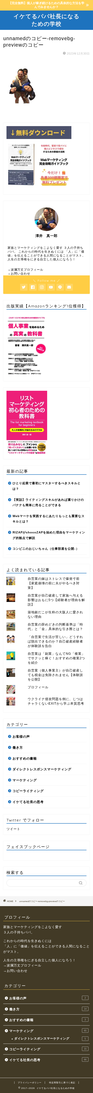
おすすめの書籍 (25, 758)
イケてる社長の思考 (28, 802)
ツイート (13, 829)
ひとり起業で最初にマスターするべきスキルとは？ (47, 486)
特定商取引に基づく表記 (62, 1082)
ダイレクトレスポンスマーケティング (42, 769)
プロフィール (38, 687)
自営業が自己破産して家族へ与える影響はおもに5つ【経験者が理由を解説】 (56, 600)
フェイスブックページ (28, 846)
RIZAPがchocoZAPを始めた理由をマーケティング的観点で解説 (49, 535)
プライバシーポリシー (30, 1082)
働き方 (18, 747)
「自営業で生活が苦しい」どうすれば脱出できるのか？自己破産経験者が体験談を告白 (55, 641)
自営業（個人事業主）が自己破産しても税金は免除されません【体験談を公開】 (55, 675)
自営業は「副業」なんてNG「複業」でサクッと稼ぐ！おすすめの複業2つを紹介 (56, 658)
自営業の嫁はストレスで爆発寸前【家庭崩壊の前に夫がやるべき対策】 (54, 583)
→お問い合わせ (19, 273)
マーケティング (25, 780)
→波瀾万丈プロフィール (25, 269)
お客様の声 (21, 736)
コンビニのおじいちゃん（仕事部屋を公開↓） (46, 548)
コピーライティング (28, 791)
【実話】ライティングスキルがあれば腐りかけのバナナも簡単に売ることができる (48, 502)
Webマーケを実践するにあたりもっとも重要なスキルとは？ (49, 518)
